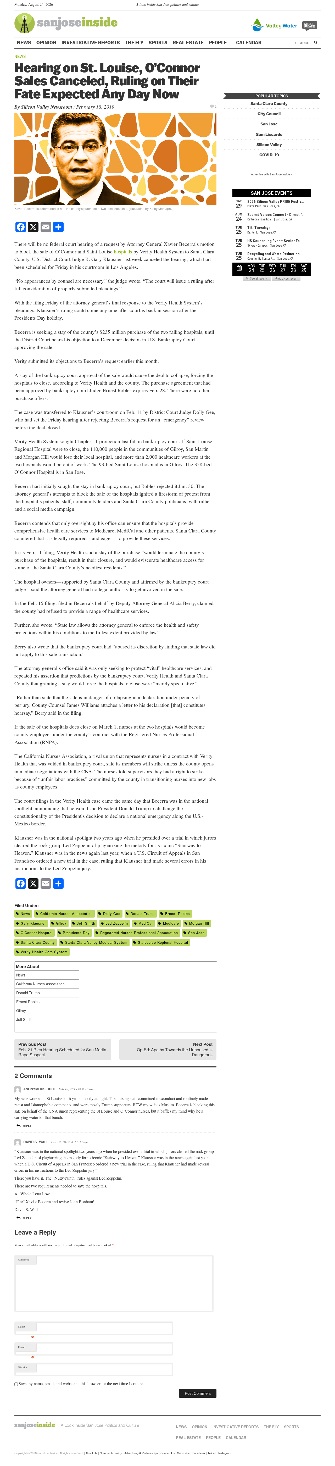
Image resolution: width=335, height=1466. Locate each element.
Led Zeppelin (116, 923)
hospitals (123, 251)
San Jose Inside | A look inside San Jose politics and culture (76, 1425)
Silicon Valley (269, 144)
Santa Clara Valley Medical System (96, 942)
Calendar (249, 43)
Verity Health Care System (44, 951)
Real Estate (188, 43)
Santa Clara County (38, 942)
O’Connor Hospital (37, 932)
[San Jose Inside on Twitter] (302, 5)
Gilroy (61, 923)
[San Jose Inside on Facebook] (310, 5)
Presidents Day (76, 932)
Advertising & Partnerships (141, 1453)
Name (26, 1328)
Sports (158, 43)
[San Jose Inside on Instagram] (318, 5)
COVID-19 (269, 154)
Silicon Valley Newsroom (46, 106)
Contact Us (167, 1453)
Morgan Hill (199, 923)
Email (26, 1348)
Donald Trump (143, 913)
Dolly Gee (111, 913)
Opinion (46, 43)
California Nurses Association (66, 913)
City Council (269, 113)
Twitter (212, 1453)
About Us (91, 1453)
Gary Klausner (33, 923)
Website (22, 1367)
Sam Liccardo (269, 134)
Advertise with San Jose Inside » (271, 174)
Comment (23, 1259)
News (24, 43)
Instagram (224, 1453)
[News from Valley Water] (285, 24)
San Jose (196, 932)
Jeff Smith (86, 923)
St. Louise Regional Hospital (163, 942)
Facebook (198, 1453)
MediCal (145, 923)
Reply (26, 1125)
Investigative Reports (91, 43)
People (218, 43)
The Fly (134, 43)
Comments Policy (111, 1453)
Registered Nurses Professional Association (139, 932)
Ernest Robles (177, 913)
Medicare (171, 923)
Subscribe (183, 1453)
